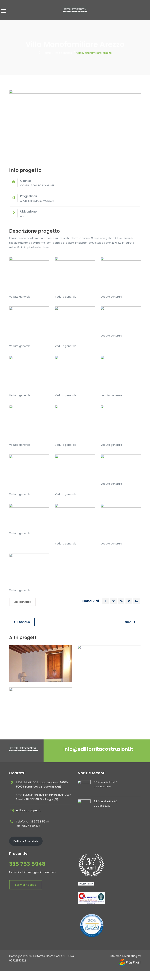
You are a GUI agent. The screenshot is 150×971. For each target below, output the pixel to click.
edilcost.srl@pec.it (28, 810)
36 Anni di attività (105, 782)
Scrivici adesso (25, 885)
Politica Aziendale (25, 841)
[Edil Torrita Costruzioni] (75, 10)
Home (46, 53)
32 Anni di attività (105, 801)
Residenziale (22, 602)
